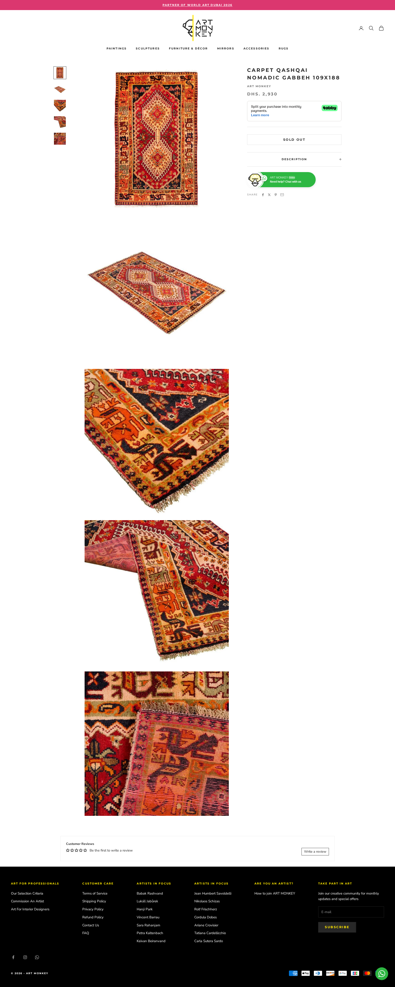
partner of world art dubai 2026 (197, 5)
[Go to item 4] (59, 122)
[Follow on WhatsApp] (37, 957)
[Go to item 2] (59, 89)
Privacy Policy (93, 909)
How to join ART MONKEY (274, 893)
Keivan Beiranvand (151, 941)
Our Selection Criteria (27, 893)
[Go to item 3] (59, 105)
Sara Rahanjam (148, 925)
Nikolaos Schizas (207, 901)
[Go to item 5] (59, 138)
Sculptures (148, 48)
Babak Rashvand (150, 893)
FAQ (85, 933)
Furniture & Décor (188, 48)
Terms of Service (94, 893)
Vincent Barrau (148, 917)
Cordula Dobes (205, 917)
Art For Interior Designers (30, 909)
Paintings (117, 48)
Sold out (294, 140)
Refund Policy (93, 917)
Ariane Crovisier (206, 925)
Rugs (284, 48)
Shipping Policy (94, 901)
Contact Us (90, 925)
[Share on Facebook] (263, 195)
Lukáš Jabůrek (147, 901)
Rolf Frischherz (205, 909)
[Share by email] (282, 195)
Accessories (256, 48)
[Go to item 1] (59, 72)
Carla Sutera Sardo (208, 941)
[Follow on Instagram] (25, 957)
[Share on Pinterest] (276, 195)
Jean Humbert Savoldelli (212, 893)
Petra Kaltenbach (150, 933)
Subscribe (337, 927)
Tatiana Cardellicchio (210, 933)
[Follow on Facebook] (13, 957)
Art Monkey (259, 86)
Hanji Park (145, 909)
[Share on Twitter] (269, 195)
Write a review (315, 851)
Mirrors (225, 48)
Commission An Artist (27, 901)
